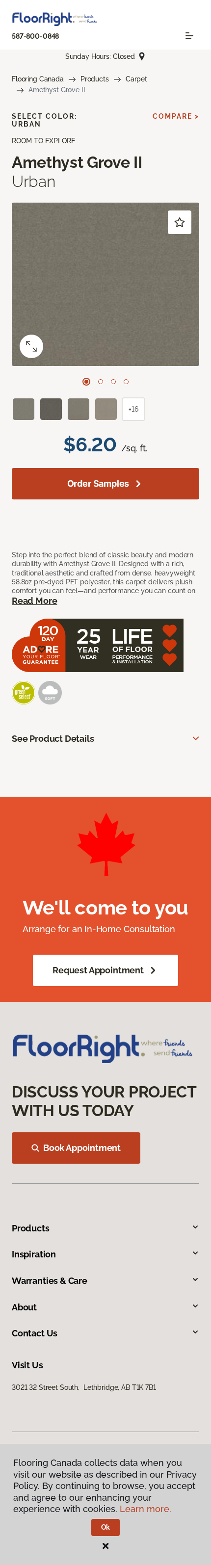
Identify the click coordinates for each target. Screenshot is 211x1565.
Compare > (176, 116)
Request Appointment (98, 970)
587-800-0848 (35, 36)
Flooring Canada (38, 79)
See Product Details (53, 738)
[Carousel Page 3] (113, 381)
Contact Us (34, 1333)
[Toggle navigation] (189, 36)
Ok (105, 1527)
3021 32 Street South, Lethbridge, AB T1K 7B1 (84, 1387)
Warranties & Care (49, 1281)
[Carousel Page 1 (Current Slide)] (86, 382)
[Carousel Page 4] (126, 381)
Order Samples (98, 483)
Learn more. (145, 1509)
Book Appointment (82, 1148)
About (24, 1307)
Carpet (136, 79)
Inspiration (34, 1254)
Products (94, 79)
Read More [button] (34, 601)
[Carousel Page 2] (100, 381)
